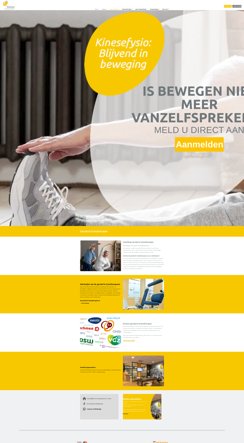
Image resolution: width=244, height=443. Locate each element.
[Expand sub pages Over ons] (169, 9)
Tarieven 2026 (129, 340)
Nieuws (104, 9)
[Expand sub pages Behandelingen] (133, 9)
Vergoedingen (154, 9)
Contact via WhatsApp (94, 409)
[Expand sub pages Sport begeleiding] (147, 9)
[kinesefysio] (7, 5)
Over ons (165, 9)
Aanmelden (228, 6)
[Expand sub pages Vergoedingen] (159, 9)
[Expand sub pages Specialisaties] (119, 9)
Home (96, 9)
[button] (100, 255)
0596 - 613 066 (237, 6)
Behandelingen (126, 9)
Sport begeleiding (140, 9)
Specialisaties (114, 9)
